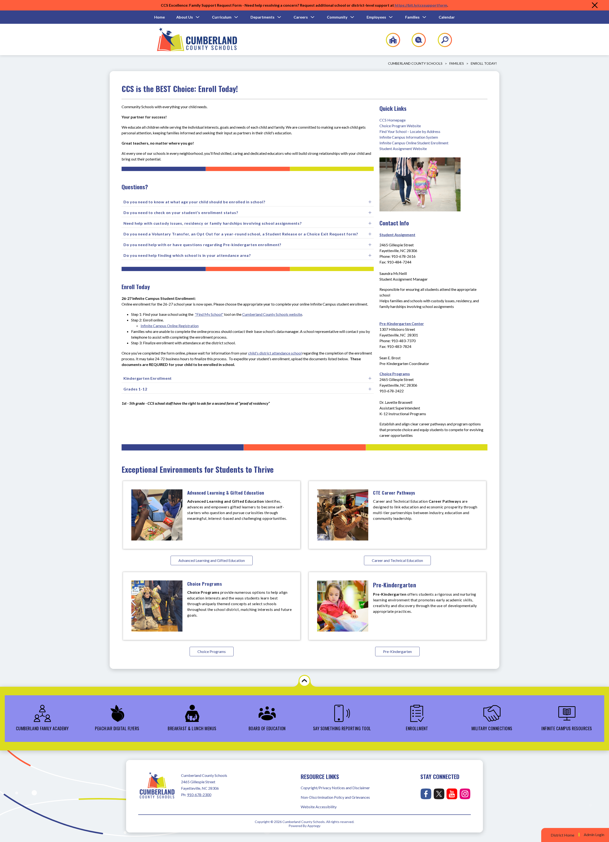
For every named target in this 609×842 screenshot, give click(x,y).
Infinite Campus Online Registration (170, 325)
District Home (562, 835)
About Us (184, 17)
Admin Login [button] (594, 835)
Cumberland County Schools (415, 63)
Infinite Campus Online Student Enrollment (413, 143)
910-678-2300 (199, 794)
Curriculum (221, 17)
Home (159, 17)
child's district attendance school (275, 353)
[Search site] (442, 40)
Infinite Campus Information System (408, 137)
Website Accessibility (319, 806)
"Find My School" (209, 314)
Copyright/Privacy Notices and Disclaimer (335, 787)
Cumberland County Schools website (272, 314)
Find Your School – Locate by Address (409, 131)
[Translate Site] (416, 40)
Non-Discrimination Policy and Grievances (335, 797)
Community (337, 17)
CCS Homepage (392, 120)
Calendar (447, 17)
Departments (262, 17)
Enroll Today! (484, 63)
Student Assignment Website (403, 148)
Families (412, 17)
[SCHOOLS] (390, 40)
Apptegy (313, 826)
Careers (301, 17)
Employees (376, 17)
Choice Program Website (400, 125)
